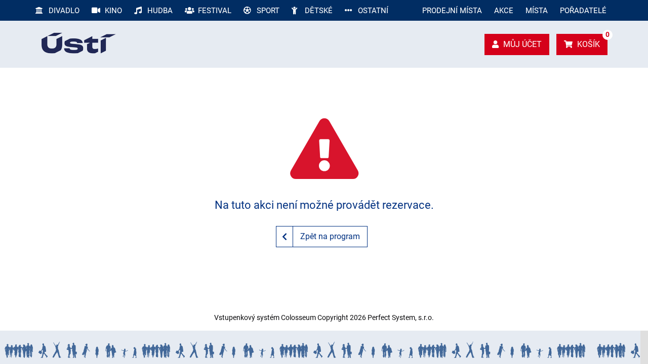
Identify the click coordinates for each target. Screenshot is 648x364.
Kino (112, 10)
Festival (213, 10)
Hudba (159, 10)
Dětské (318, 10)
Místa (536, 10)
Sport (267, 10)
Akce (503, 10)
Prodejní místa (452, 10)
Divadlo (63, 10)
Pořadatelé (583, 10)
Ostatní (372, 10)
